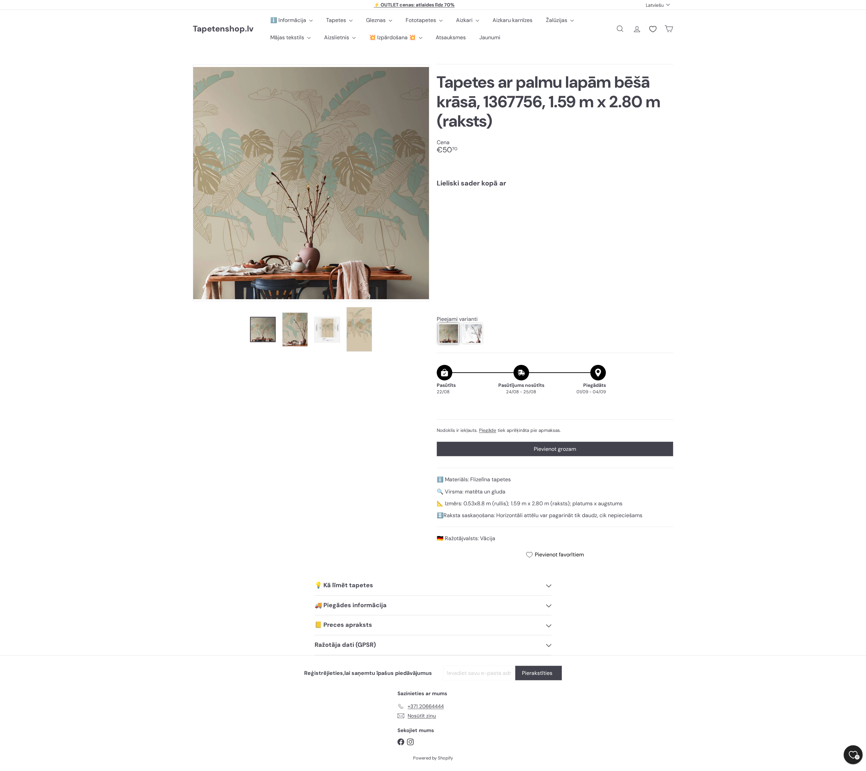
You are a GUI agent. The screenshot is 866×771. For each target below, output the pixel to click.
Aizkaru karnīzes (512, 20)
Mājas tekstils (287, 37)
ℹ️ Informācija (288, 20)
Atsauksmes (451, 37)
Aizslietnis (337, 37)
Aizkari (465, 20)
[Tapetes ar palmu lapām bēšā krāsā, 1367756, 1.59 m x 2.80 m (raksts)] (554, 216)
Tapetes (336, 20)
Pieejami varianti (457, 319)
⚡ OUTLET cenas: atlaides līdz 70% (414, 5)
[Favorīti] (652, 29)
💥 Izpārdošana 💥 (393, 37)
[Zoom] (311, 183)
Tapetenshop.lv (223, 29)
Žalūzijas (557, 20)
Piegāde (487, 430)
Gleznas (376, 20)
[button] (448, 334)
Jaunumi (489, 37)
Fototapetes (421, 20)
